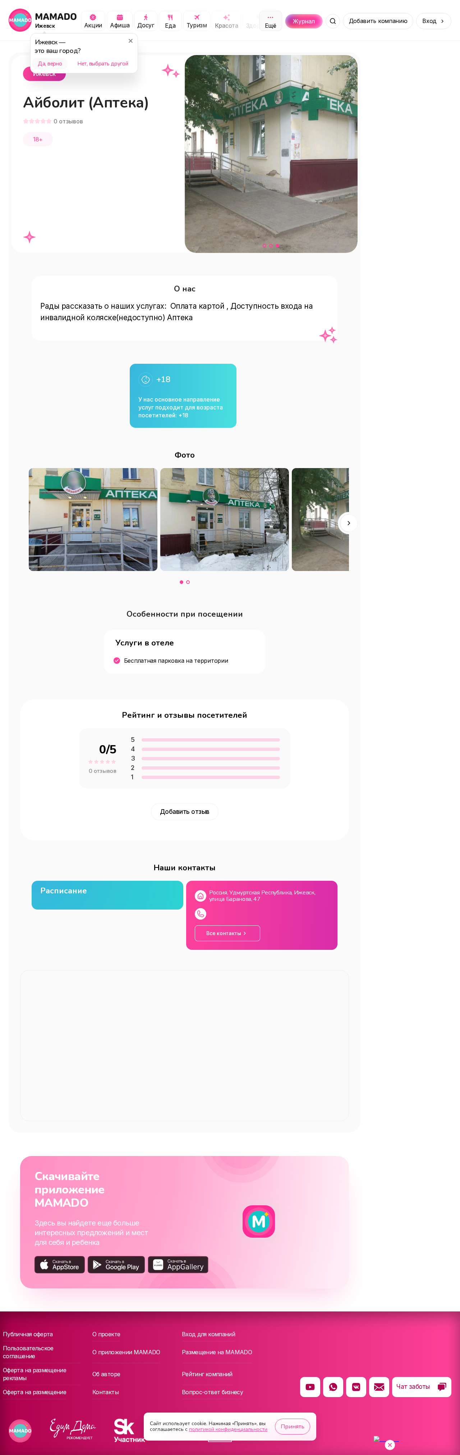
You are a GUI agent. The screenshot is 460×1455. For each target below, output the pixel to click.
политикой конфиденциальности (228, 1429)
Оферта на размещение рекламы (34, 1374)
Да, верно (50, 63)
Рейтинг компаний (207, 1374)
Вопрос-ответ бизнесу (212, 1392)
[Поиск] (332, 21)
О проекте (106, 1334)
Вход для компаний (208, 1334)
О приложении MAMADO (126, 1352)
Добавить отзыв (185, 811)
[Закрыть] (130, 41)
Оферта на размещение (34, 1392)
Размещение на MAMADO (217, 1352)
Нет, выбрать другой (102, 63)
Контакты (105, 1392)
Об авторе (106, 1374)
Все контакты (223, 933)
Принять (292, 1427)
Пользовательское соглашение (28, 1352)
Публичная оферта (28, 1334)
